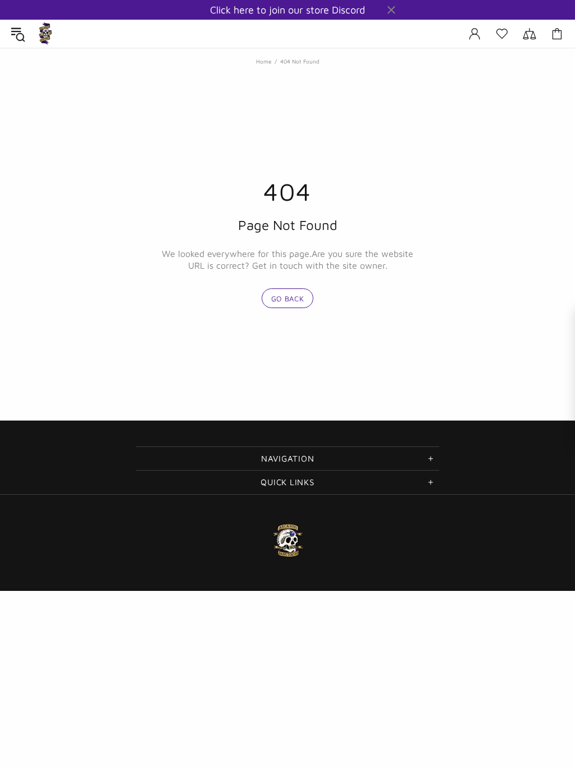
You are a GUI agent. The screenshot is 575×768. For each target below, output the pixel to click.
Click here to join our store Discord (287, 10)
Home (263, 61)
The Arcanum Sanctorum (45, 33)
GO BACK (287, 298)
